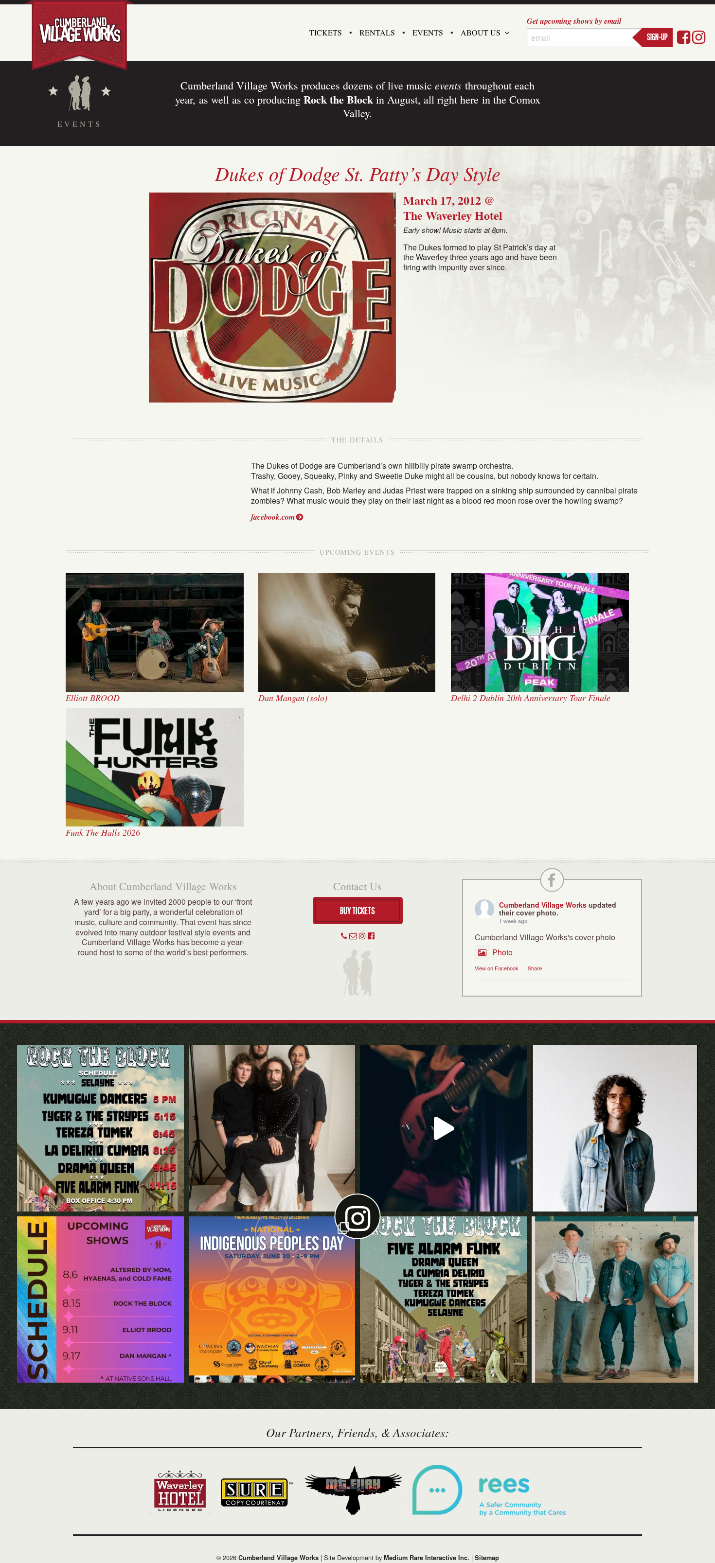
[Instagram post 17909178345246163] (272, 1299)
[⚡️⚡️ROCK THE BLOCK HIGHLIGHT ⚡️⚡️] (272, 1128)
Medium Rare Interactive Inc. (426, 1557)
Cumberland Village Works (543, 905)
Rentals (377, 32)
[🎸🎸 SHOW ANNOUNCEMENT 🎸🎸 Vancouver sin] (615, 1128)
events (448, 85)
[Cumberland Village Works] (79, 35)
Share (535, 968)
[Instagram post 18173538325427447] (100, 1128)
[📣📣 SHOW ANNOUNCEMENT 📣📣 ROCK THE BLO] (443, 1299)
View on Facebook (496, 968)
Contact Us (357, 886)
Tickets (325, 32)
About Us (480, 32)
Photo (502, 952)
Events (427, 32)
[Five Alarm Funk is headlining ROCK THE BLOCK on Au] (443, 1128)
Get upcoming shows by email (574, 21)
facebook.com (273, 516)
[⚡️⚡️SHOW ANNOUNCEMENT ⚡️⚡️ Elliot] (615, 1299)
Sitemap (487, 1557)
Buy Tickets (357, 910)
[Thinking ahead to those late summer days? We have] (100, 1299)
